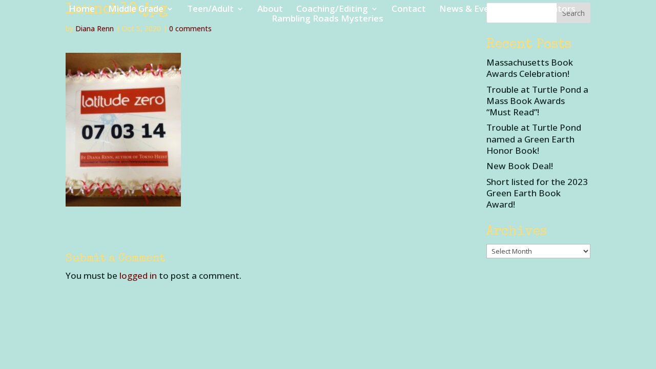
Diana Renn (94, 28)
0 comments (190, 28)
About (270, 9)
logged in (138, 275)
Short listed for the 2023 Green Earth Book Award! (537, 193)
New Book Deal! (519, 166)
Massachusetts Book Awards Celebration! (529, 67)
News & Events (471, 9)
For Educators (546, 9)
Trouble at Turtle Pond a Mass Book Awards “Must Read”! (537, 101)
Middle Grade (135, 9)
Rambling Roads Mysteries (327, 19)
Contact (409, 9)
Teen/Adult (210, 9)
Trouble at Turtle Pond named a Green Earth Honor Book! (533, 138)
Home (82, 9)
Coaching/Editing (332, 9)
